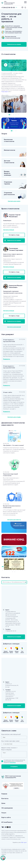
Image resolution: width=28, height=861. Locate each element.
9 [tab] (21, 567)
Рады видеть (4, 91)
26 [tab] (9, 570)
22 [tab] (25, 569)
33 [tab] (25, 570)
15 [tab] (9, 569)
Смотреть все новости (14, 519)
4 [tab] (16, 115)
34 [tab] (13, 572)
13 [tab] (5, 569)
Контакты (4, 798)
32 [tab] (23, 570)
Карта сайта (6, 817)
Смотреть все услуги (14, 201)
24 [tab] (5, 570)
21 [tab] (23, 569)
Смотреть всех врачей (14, 327)
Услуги (3, 813)
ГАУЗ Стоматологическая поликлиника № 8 (9, 3)
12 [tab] (3, 569)
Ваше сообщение (6, 749)
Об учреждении (7, 808)
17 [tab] (14, 569)
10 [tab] (23, 567)
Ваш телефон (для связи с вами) (10, 741)
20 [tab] (21, 569)
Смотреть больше (8, 229)
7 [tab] (16, 567)
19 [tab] (18, 569)
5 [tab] (18, 115)
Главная (4, 794)
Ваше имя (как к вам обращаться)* (11, 734)
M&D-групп (24, 842)
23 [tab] (3, 570)
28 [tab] (14, 570)
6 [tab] (14, 567)
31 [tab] (21, 570)
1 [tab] (9, 115)
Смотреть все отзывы (14, 417)
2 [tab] (12, 115)
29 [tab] (16, 570)
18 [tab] (16, 569)
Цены (3, 803)
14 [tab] (7, 569)
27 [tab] (12, 570)
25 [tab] (7, 570)
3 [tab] (14, 115)
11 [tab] (25, 567)
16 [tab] (12, 569)
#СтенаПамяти (6, 822)
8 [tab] (18, 567)
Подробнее (13, 762)
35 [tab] (15, 572)
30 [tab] (18, 570)
